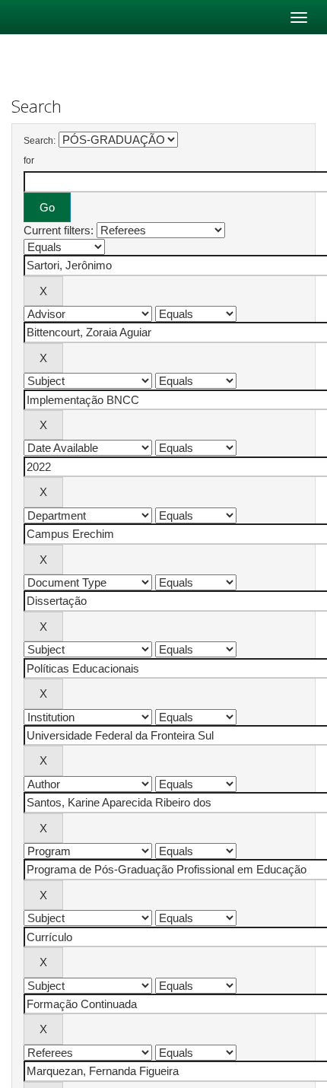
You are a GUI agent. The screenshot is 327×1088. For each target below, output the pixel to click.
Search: (40, 140)
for (29, 160)
